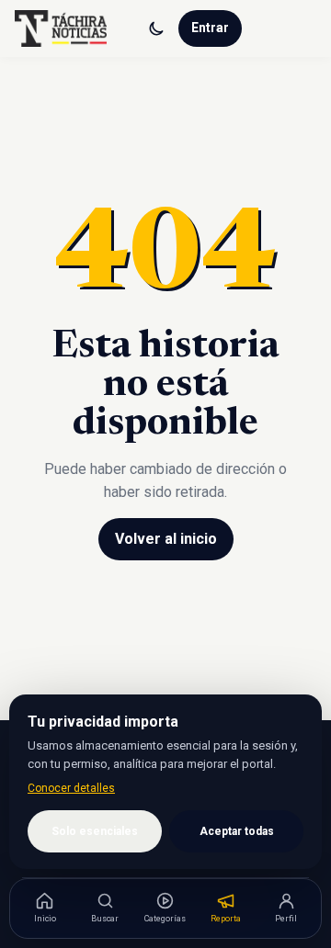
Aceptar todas (237, 831)
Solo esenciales (94, 831)
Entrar (210, 27)
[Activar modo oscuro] (156, 28)
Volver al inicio (166, 538)
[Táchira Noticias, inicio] (61, 28)
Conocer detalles (71, 788)
